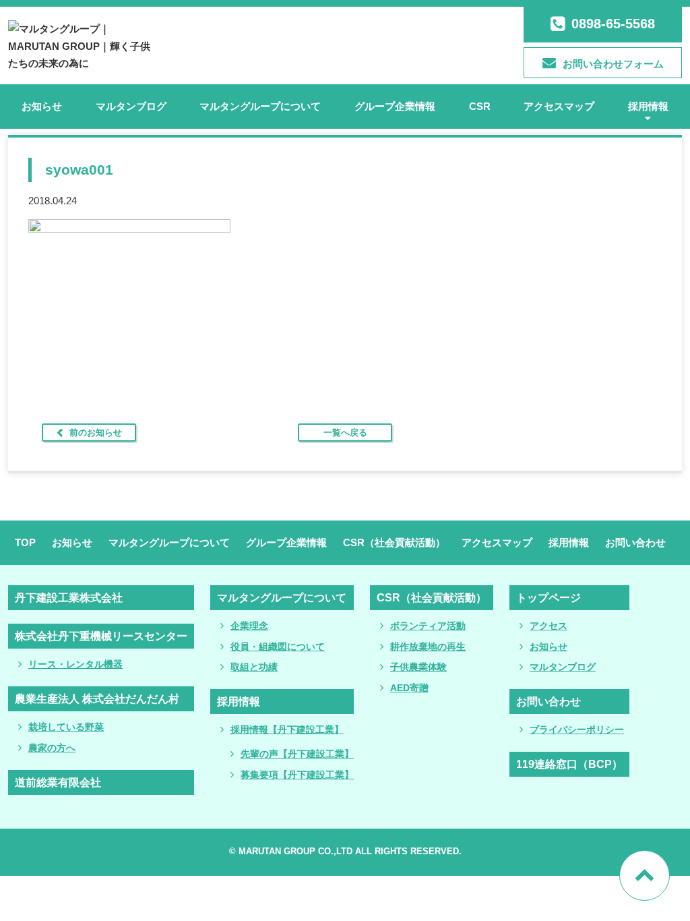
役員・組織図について (277, 646)
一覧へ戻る (345, 432)
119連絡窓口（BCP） (569, 764)
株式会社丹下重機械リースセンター (101, 636)
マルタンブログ (131, 106)
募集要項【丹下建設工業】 (297, 774)
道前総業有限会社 (58, 782)
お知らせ (42, 106)
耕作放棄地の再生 (428, 646)
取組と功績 (254, 666)
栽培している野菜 (66, 726)
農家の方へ (51, 747)
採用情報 (648, 106)
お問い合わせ (635, 542)
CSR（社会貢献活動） (394, 542)
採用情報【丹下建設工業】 (287, 729)
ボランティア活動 (428, 625)
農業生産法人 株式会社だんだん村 (97, 699)
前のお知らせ (95, 432)
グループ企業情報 (394, 106)
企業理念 (249, 625)
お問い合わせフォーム (613, 63)
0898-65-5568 (613, 23)
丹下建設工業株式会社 (69, 597)
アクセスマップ (559, 106)
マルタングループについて (260, 106)
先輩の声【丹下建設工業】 (297, 753)
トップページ (548, 597)
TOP (25, 542)
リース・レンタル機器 (75, 664)
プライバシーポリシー (577, 729)
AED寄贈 (409, 687)
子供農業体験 (418, 666)
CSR (480, 106)
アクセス (548, 625)
